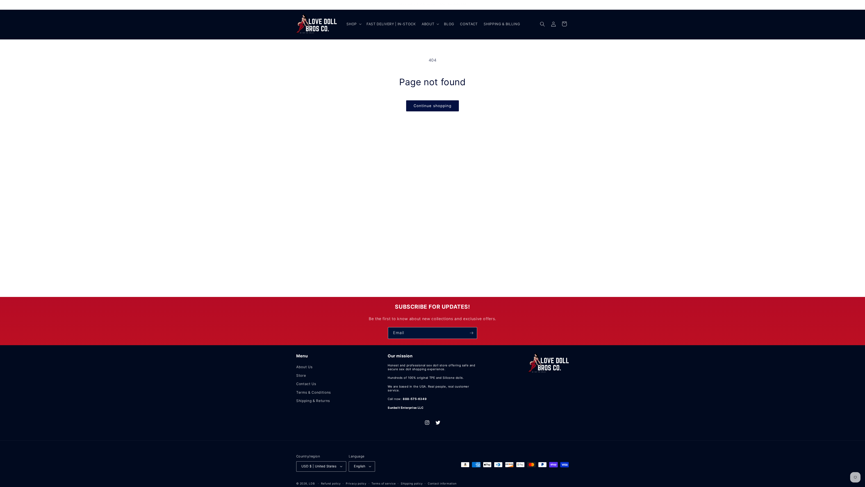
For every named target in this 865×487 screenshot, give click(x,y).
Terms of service (383, 483)
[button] (354, 24)
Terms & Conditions (313, 392)
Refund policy (331, 483)
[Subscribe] (471, 333)
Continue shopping (433, 105)
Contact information (442, 483)
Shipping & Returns (313, 401)
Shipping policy (412, 483)
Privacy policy (356, 483)
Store (301, 375)
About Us (304, 367)
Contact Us (306, 384)
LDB (312, 483)
